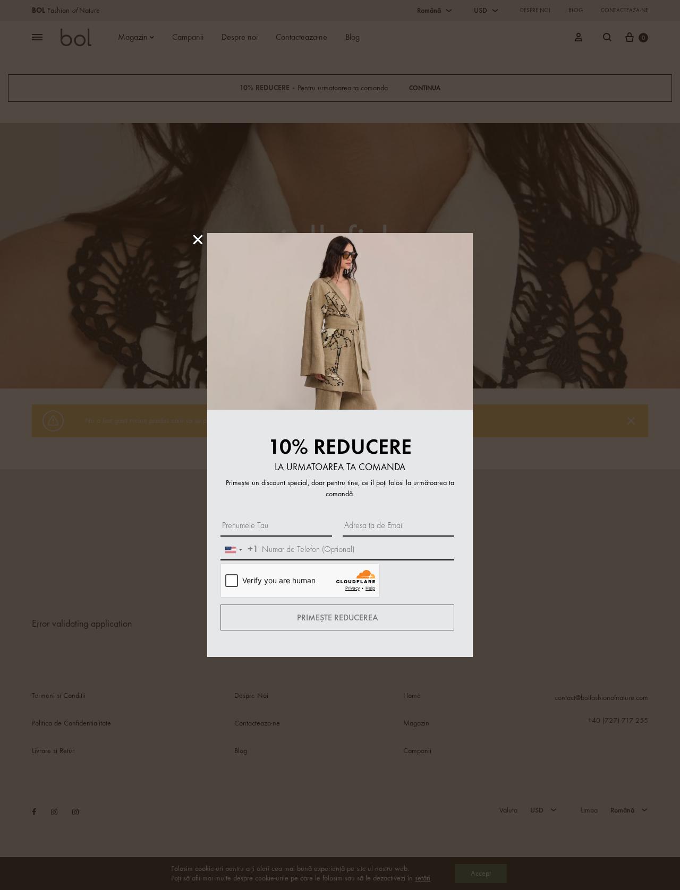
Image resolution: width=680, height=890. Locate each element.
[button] (198, 239)
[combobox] (239, 550)
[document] (340, 445)
